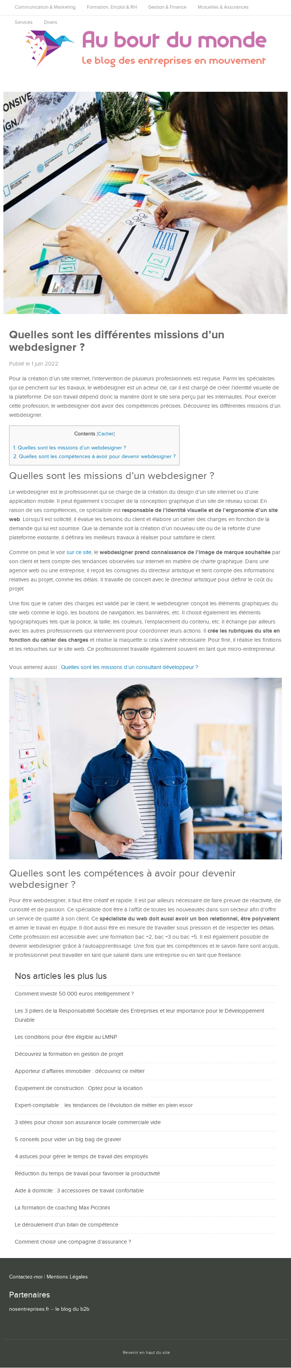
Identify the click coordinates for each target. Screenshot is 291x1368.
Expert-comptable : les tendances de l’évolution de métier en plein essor (104, 1105)
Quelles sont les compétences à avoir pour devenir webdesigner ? (94, 456)
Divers (50, 22)
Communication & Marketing (45, 7)
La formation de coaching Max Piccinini (62, 1208)
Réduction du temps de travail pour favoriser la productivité (87, 1173)
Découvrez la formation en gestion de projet (69, 1054)
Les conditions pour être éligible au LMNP (66, 1037)
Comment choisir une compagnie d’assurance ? (73, 1242)
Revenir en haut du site (146, 1352)
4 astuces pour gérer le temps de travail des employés (81, 1156)
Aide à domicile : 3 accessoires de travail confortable (79, 1190)
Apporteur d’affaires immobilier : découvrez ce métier (80, 1071)
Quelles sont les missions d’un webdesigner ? (69, 447)
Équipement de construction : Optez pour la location (78, 1088)
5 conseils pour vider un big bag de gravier (68, 1139)
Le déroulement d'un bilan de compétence (66, 1225)
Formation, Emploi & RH (112, 7)
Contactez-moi (25, 1277)
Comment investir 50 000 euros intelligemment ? (74, 994)
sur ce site (79, 552)
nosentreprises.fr (29, 1309)
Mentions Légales (67, 1277)
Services (24, 22)
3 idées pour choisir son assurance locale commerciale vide (88, 1122)
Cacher (105, 434)
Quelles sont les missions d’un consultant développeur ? (129, 667)
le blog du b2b (72, 1309)
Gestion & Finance (167, 7)
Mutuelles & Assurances (223, 7)
